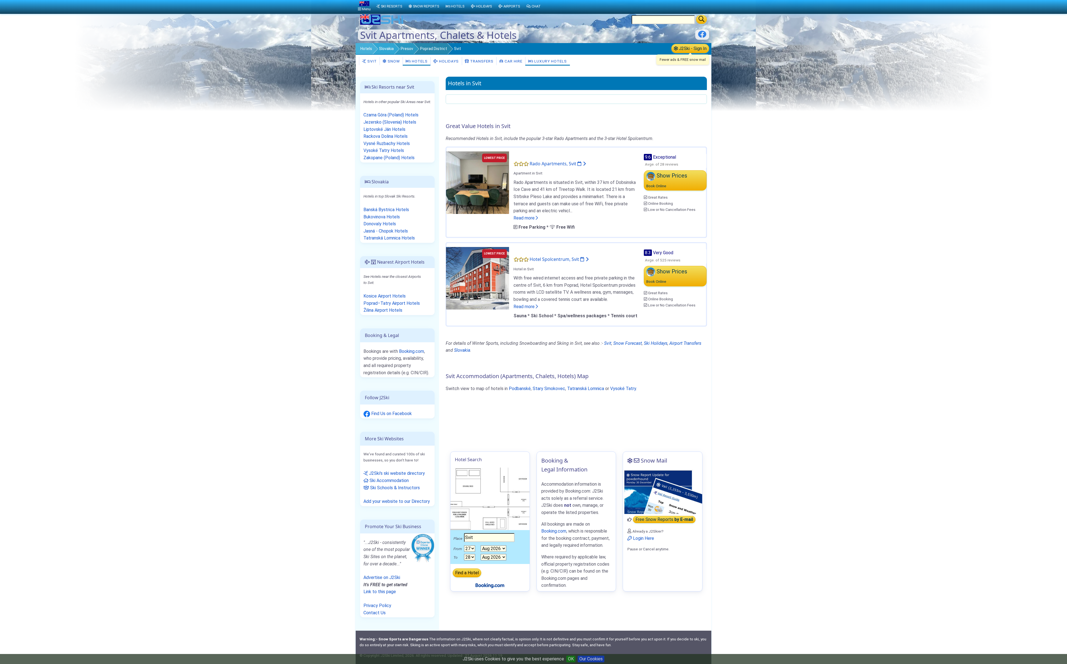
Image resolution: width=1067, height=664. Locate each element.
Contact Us (374, 612)
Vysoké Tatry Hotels (383, 150)
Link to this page (379, 591)
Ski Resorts (391, 6)
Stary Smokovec (549, 388)
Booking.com (411, 351)
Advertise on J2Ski (381, 577)
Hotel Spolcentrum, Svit (555, 259)
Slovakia (386, 48)
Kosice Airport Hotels (384, 296)
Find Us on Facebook (391, 413)
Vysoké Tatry (623, 388)
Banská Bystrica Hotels (386, 209)
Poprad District (433, 48)
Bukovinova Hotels (381, 216)
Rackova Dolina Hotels (385, 136)
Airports (511, 6)
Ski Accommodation (388, 480)
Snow (393, 61)
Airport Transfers (685, 343)
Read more (524, 218)
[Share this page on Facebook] (702, 36)
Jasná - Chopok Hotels (385, 231)
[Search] (701, 19)
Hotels (366, 48)
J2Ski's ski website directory (396, 473)
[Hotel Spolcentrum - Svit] (477, 278)
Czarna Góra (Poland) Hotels (390, 115)
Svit (371, 61)
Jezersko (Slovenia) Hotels (389, 122)
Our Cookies (591, 658)
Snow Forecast (627, 343)
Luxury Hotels (550, 61)
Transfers (481, 61)
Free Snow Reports (664, 519)
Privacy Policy (377, 605)
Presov (407, 48)
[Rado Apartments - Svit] (477, 182)
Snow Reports (426, 6)
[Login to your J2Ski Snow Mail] (662, 492)
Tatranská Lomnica (585, 388)
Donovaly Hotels (379, 223)
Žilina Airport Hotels (382, 310)
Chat (536, 6)
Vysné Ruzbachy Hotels (386, 143)
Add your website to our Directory (396, 501)
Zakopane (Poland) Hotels (389, 157)
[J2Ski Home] (382, 23)
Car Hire (512, 61)
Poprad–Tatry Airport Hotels (391, 303)
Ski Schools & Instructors (394, 487)
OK (571, 658)
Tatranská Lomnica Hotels (389, 238)
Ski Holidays (655, 343)
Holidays (448, 61)
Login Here (643, 538)
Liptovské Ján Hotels (384, 129)
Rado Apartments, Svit (553, 164)
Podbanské (520, 388)
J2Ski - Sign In (692, 48)
